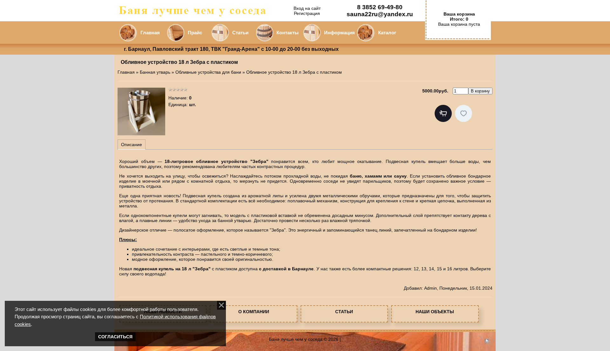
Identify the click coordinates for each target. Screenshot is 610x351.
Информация (339, 32)
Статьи (240, 32)
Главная (150, 32)
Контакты (287, 32)
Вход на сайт (307, 8)
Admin (430, 288)
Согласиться (115, 336)
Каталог (387, 32)
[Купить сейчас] (443, 113)
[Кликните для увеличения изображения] (141, 111)
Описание (131, 144)
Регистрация (307, 13)
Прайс (195, 32)
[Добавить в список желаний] (463, 113)
